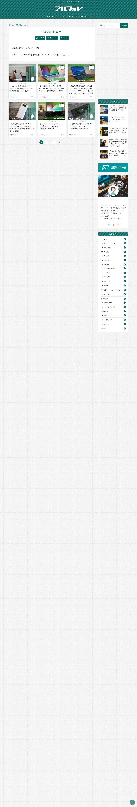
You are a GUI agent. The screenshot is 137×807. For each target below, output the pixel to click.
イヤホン (104, 239)
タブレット (107, 324)
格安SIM (106, 285)
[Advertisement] (113, 63)
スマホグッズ (107, 281)
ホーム (11, 25)
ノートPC (40, 38)
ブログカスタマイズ (109, 307)
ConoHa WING (108, 302)
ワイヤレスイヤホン (69, 16)
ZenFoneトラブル (109, 268)
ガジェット (104, 311)
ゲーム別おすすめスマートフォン (111, 290)
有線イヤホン (85, 16)
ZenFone (64, 38)
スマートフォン (106, 273)
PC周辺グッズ (108, 320)
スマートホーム (106, 294)
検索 (125, 25)
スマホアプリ (107, 277)
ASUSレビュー (53, 16)
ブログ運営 (104, 299)
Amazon (103, 328)
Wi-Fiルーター (108, 315)
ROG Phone (52, 38)
